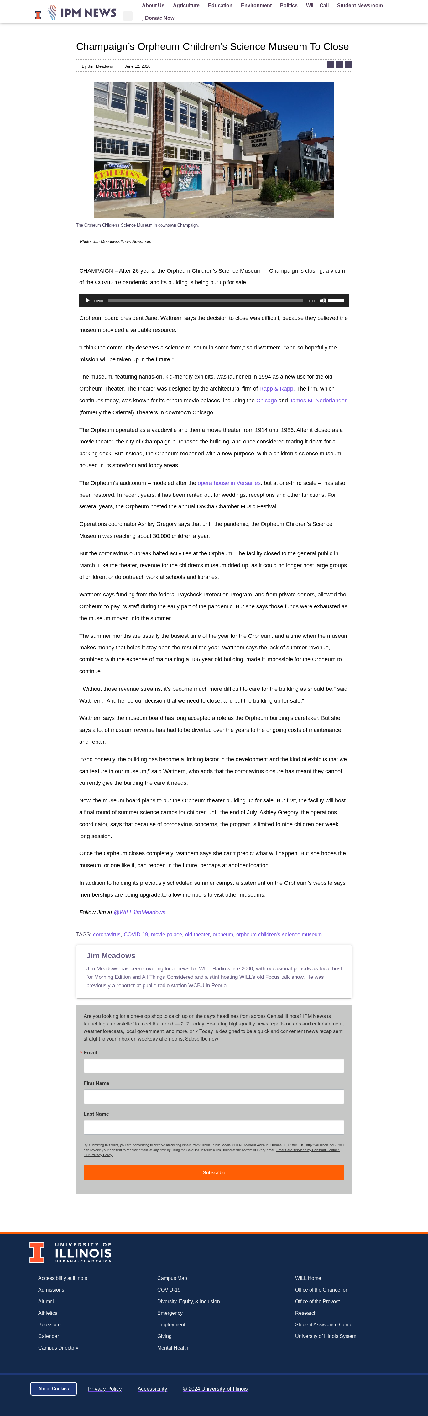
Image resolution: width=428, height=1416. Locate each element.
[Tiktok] (330, 64)
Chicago (266, 400)
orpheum (223, 934)
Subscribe (214, 1172)
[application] (214, 300)
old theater (197, 934)
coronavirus (107, 934)
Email (90, 1052)
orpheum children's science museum (279, 934)
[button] (128, 16)
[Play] (87, 300)
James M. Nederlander (318, 400)
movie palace (166, 934)
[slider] (337, 300)
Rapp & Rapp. (277, 388)
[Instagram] (339, 64)
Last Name (96, 1113)
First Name (96, 1083)
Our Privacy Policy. (98, 1154)
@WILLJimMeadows (139, 912)
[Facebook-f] (348, 64)
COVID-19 (136, 934)
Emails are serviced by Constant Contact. (308, 1149)
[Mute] (323, 300)
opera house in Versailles (229, 483)
